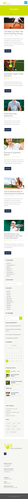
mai (8, 293)
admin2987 (17, 377)
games (6, 35)
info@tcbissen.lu (7, 483)
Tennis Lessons (10, 274)
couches (8, 423)
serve (13, 429)
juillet (9, 305)
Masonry (8, 268)
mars (9, 296)
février (9, 298)
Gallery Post (9, 388)
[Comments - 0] (18, 35)
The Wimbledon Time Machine (12, 338)
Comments (13, 371)
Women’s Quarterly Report (12, 154)
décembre (10, 302)
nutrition (14, 426)
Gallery (8, 267)
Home (11, 13)
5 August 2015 (17, 77)
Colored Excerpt (10, 265)
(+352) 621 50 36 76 (8, 479)
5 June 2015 (16, 240)
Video (8, 275)
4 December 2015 (11, 35)
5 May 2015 (7, 389)
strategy (18, 429)
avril (9, 294)
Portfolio (8, 270)
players (8, 77)
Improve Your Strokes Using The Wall (13, 325)
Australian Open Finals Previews (13, 75)
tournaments (12, 77)
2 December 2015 (13, 395)
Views (8, 371)
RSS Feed (10, 313)
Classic (8, 263)
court (6, 195)
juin (8, 291)
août (9, 303)
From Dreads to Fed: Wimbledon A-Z (13, 334)
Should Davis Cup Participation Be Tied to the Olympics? (13, 236)
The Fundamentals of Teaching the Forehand (14, 192)
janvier (9, 300)
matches (8, 240)
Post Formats (9, 272)
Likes (18, 371)
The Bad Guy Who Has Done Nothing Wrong (13, 32)
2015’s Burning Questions (10, 115)
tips (7, 432)
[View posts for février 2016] (7, 345)
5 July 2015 (10, 117)
